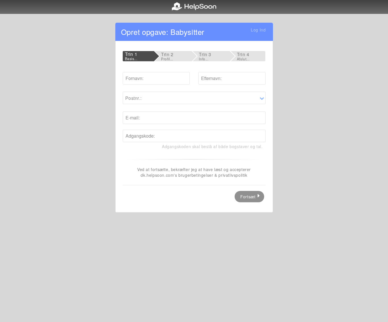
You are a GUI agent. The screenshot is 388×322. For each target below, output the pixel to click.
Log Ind (258, 30)
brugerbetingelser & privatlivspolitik (212, 175)
